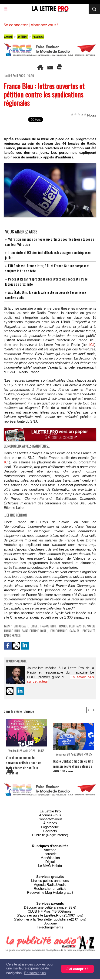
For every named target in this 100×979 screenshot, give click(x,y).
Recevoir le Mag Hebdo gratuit (50, 892)
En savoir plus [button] (35, 973)
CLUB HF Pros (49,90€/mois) (50, 911)
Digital (50, 862)
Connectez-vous (50, 819)
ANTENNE (22, 36)
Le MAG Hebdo (50, 866)
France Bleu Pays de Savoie (77, 626)
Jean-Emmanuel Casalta (64, 630)
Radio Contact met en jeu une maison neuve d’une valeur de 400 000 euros (73, 764)
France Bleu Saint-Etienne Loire (25, 630)
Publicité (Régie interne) (50, 835)
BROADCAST (21, 626)
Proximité (38, 36)
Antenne (50, 850)
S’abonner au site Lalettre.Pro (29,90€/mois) (50, 915)
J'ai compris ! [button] (77, 969)
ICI (91, 345)
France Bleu (48, 626)
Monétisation (50, 858)
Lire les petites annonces (50, 881)
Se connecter (16, 25)
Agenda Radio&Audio (50, 885)
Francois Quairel (16, 661)
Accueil (8, 36)
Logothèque (50, 827)
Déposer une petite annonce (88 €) (50, 907)
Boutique (50, 923)
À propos (50, 823)
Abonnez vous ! (44, 25)
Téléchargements (50, 927)
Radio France (12, 635)
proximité (89, 630)
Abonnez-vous (50, 815)
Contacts (50, 831)
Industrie (50, 854)
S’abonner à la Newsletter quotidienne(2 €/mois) (50, 919)
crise (34, 626)
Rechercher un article (50, 888)
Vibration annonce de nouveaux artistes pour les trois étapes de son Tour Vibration (23, 761)
